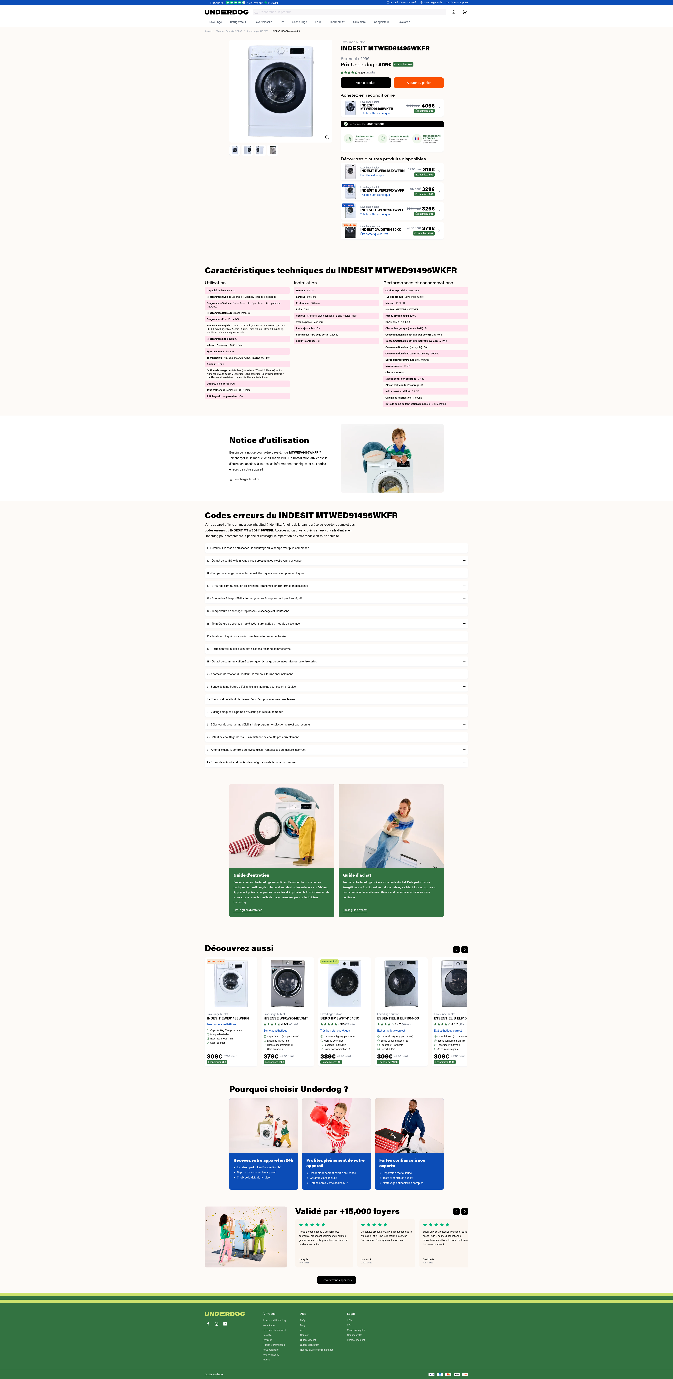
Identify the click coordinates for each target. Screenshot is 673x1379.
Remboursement (356, 1340)
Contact (304, 1335)
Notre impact (269, 1325)
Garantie (267, 1335)
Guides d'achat (308, 1340)
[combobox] (349, 12)
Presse (266, 1359)
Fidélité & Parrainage (274, 1344)
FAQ (302, 1320)
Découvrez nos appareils (336, 1280)
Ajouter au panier (419, 83)
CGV (349, 1320)
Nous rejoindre (270, 1349)
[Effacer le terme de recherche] (440, 15)
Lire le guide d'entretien (247, 910)
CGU (349, 1325)
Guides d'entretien (309, 1344)
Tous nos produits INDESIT (229, 31)
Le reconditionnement (274, 1330)
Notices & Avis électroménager (316, 1349)
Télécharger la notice (246, 479)
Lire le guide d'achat (355, 910)
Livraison (267, 1340)
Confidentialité (354, 1335)
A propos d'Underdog (274, 1320)
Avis (302, 1330)
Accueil (208, 31)
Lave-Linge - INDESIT (257, 31)
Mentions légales (356, 1330)
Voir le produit (365, 83)
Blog (302, 1325)
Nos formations (271, 1354)
